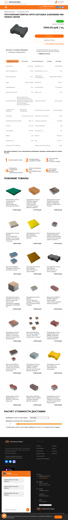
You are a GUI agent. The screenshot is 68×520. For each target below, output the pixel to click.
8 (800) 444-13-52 (48, 6)
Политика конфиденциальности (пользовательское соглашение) (13, 457)
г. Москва (45, 483)
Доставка (58, 61)
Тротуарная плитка (23, 12)
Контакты (54, 451)
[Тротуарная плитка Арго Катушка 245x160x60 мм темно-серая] (19, 31)
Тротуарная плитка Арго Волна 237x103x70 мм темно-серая (53, 269)
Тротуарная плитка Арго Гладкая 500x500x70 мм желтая (33, 235)
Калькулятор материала (42, 458)
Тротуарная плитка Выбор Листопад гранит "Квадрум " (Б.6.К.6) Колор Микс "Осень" (54, 203)
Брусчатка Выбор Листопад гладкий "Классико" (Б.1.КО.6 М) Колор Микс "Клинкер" (12, 367)
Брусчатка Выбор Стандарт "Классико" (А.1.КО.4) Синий (13, 268)
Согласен (58, 517)
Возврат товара (40, 453)
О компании (39, 451)
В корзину (49, 36)
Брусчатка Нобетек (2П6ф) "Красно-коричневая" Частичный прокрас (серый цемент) (54, 300)
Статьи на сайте (40, 456)
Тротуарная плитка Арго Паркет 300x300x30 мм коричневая (33, 269)
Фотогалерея (40, 448)
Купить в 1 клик (49, 40)
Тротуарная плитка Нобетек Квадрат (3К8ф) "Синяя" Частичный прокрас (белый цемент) (33, 367)
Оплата (54, 448)
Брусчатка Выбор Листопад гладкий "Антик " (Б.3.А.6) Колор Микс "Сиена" (33, 335)
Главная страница (9, 12)
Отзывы (49, 61)
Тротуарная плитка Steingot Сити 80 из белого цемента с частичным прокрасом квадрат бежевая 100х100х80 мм (13, 301)
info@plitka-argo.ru (44, 490)
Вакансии (54, 453)
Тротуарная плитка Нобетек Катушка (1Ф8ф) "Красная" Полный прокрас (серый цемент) (53, 335)
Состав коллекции (37, 61)
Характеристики (12, 61)
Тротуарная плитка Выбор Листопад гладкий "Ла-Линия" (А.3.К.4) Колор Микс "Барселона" (54, 399)
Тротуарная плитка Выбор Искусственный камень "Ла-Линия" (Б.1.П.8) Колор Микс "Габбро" (33, 301)
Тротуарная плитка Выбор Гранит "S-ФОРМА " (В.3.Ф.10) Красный (12, 398)
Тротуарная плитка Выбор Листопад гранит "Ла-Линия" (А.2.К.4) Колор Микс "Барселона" (13, 335)
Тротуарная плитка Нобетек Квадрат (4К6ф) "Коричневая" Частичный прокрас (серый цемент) (54, 236)
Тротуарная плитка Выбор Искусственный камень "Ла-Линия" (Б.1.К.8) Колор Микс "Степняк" (13, 237)
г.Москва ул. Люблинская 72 (17, 52)
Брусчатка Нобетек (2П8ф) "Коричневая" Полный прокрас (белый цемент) (33, 398)
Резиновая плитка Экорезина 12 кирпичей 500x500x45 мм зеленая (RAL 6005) (12, 203)
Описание (24, 61)
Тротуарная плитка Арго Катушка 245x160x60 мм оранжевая (53, 367)
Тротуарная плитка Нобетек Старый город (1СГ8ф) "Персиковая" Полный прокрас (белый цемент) (33, 203)
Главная (38, 445)
